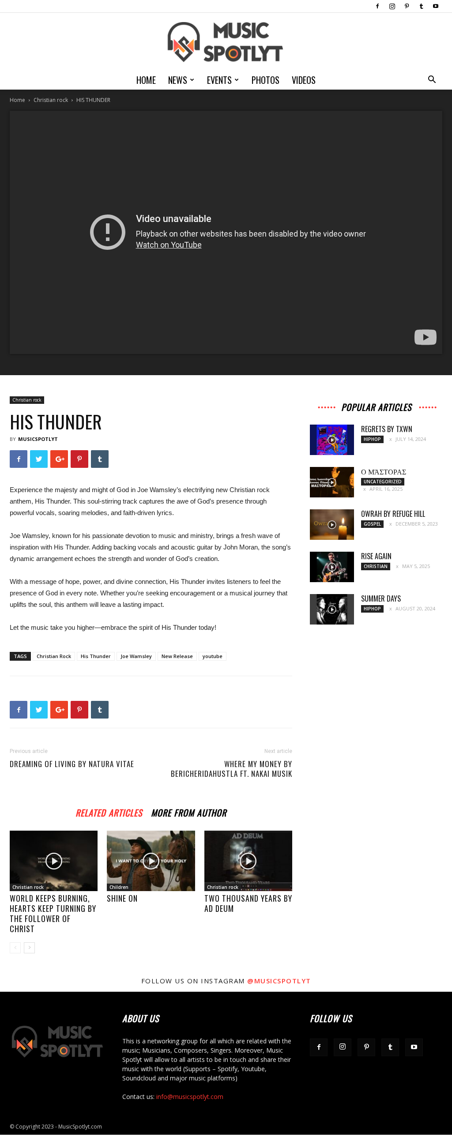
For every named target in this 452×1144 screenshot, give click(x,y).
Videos (304, 80)
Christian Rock (54, 656)
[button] (431, 80)
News (177, 80)
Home (146, 80)
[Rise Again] (332, 567)
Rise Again (376, 556)
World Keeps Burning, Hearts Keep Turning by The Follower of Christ (53, 913)
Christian (376, 566)
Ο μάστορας (383, 471)
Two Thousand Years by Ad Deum (248, 903)
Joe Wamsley (136, 656)
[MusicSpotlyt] (226, 42)
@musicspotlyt (279, 980)
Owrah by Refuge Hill (393, 513)
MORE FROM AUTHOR (188, 811)
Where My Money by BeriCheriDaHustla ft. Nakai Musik (231, 769)
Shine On (122, 898)
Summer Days (381, 598)
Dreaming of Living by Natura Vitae (72, 764)
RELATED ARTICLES (108, 811)
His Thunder (96, 656)
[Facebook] (377, 6)
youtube (212, 656)
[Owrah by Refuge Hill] (332, 524)
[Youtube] (435, 6)
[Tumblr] (421, 6)
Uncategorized (383, 481)
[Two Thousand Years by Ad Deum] (248, 861)
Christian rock (51, 100)
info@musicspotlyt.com (189, 1096)
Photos (265, 80)
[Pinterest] (406, 6)
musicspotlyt (38, 439)
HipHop (372, 439)
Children (118, 887)
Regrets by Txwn (386, 429)
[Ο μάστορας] (332, 482)
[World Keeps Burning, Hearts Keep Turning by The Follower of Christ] (54, 861)
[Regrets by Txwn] (332, 440)
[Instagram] (392, 6)
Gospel (372, 524)
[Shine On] (151, 861)
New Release (177, 656)
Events (219, 80)
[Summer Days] (332, 609)
